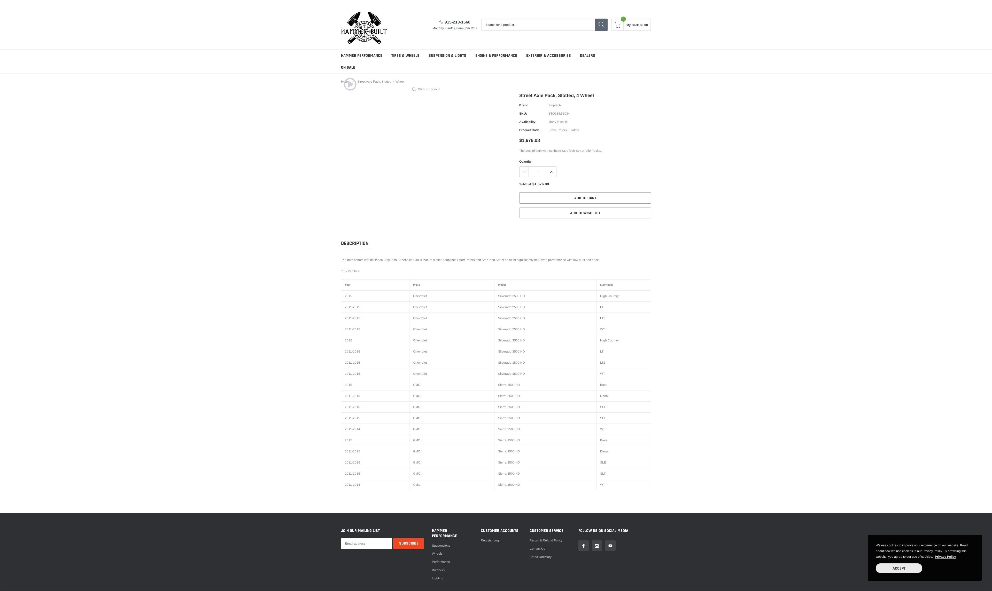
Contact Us (537, 548)
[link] (350, 84)
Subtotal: (525, 184)
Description (355, 243)
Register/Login (491, 540)
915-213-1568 (457, 22)
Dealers (587, 55)
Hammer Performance (361, 55)
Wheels (437, 553)
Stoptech (554, 105)
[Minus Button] (524, 172)
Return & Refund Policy (546, 540)
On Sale (348, 67)
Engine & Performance (496, 55)
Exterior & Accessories (548, 55)
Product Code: (529, 130)
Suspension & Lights (447, 55)
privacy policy (945, 556)
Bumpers (438, 570)
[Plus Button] (551, 172)
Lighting (437, 578)
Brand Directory (541, 557)
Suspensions (441, 545)
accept (899, 568)
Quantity (525, 161)
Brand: (524, 105)
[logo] (364, 24)
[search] (601, 25)
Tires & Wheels (405, 55)
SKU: (523, 113)
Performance (441, 562)
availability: (528, 122)
